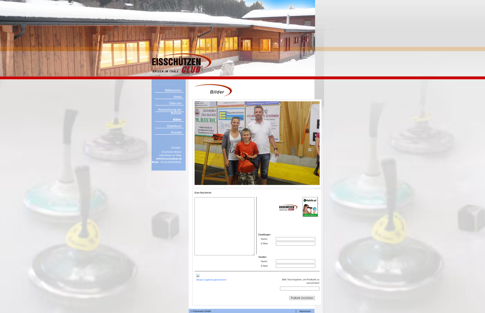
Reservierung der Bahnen (169, 111)
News (177, 96)
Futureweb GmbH (202, 311)
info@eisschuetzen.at (168, 158)
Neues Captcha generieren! (211, 279)
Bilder (177, 119)
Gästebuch (174, 126)
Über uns (175, 103)
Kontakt (176, 132)
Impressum (305, 311)
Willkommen (173, 90)
